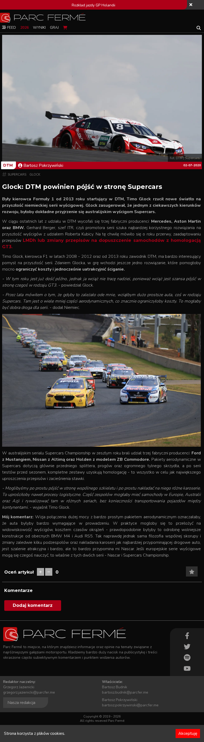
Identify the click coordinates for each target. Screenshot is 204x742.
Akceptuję (187, 733)
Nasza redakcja (21, 703)
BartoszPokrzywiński (43, 165)
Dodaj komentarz (33, 605)
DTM (8, 165)
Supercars (17, 174)
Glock (34, 174)
